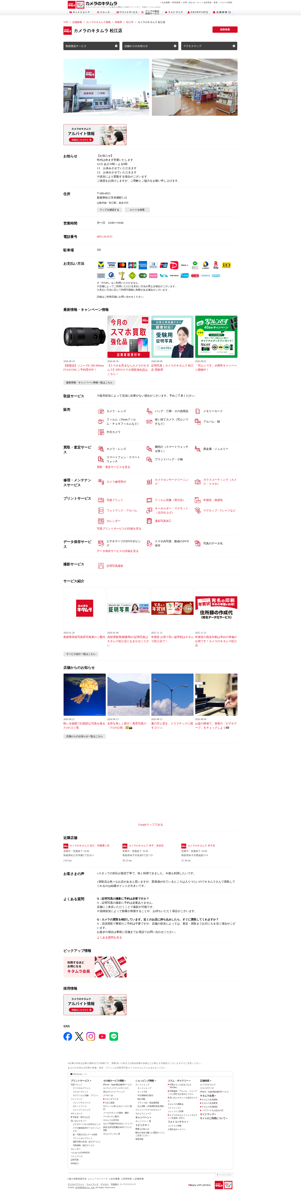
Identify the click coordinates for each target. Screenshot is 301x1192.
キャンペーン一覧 (143, 1121)
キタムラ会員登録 (209, 1099)
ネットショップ (142, 1084)
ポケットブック (80, 1106)
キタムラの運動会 (175, 1104)
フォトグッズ (77, 1156)
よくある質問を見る (109, 937)
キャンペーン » (143, 1117)
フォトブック (77, 1099)
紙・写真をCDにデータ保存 (85, 1134)
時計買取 (141, 1099)
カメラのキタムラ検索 (98, 22)
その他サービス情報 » (114, 1080)
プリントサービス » (81, 1080)
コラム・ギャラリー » (179, 1080)
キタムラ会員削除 (209, 1107)
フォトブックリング (82, 1110)
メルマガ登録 (226, 2)
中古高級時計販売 (145, 1095)
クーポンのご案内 (111, 1116)
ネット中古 (142, 1092)
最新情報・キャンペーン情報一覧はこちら (89, 382)
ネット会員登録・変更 (207, 2)
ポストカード (77, 1113)
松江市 (130, 22)
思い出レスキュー (78, 1121)
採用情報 (176, 2)
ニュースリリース (99, 1179)
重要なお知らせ (142, 1129)
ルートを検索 (137, 209)
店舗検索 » (205, 1080)
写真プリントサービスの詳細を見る (119, 528)
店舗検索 (77, 22)
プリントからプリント (82, 1138)
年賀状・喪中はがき (81, 1117)
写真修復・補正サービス (83, 1145)
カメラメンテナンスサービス (116, 1088)
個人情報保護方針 (78, 1179)
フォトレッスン (175, 1108)
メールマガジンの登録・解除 (116, 1113)
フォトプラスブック (82, 1103)
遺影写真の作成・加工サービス (86, 1141)
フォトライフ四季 (175, 1111)
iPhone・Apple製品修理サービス (117, 1084)
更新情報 (139, 1139)
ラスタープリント (80, 1092)
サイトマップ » (208, 1114)
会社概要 (166, 2)
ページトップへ (225, 1175)
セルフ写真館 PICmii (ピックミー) (117, 1123)
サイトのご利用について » (213, 1118)
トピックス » (142, 1125)
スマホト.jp (108, 1095)
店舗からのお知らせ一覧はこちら (84, 736)
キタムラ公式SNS (111, 1120)
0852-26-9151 (105, 236)
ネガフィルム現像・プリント (85, 1095)
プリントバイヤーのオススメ (148, 1110)
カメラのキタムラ (208, 1084)
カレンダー (75, 1149)
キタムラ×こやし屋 (111, 1134)
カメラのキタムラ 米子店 (201, 845)
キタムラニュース (143, 1113)
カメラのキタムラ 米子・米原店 (146, 845)
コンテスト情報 (175, 1125)
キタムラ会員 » (208, 1095)
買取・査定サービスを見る (113, 466)
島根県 (118, 22)
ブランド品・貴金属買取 (148, 1103)
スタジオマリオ (112, 1099)
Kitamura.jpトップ (80, 1074)
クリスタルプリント (82, 1088)
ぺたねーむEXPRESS (80, 1152)
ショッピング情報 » (145, 1080)
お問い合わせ (189, 2)
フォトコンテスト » (178, 1121)
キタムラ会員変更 (209, 1103)
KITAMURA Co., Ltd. (85, 1187)
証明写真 (75, 1160)
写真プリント (77, 1084)
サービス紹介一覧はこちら (80, 654)
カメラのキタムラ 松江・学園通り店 (89, 845)
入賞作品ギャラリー (177, 1129)
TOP (65, 22)
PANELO (74, 1163)
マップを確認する (109, 209)
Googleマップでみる (150, 824)
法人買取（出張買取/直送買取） (151, 1106)
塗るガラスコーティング (114, 1092)
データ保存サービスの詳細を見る (118, 551)
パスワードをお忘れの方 (212, 1110)
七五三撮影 (110, 1103)
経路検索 (225, 29)
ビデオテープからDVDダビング (87, 1124)
